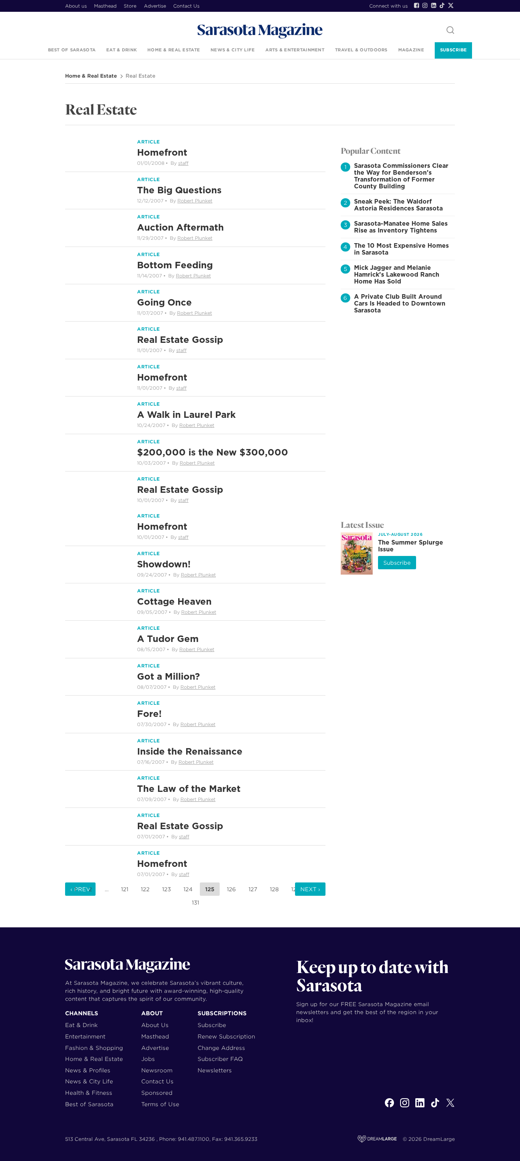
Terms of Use (160, 1104)
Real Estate (140, 76)
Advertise (155, 6)
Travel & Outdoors (361, 50)
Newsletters (215, 1070)
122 (145, 889)
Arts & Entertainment (294, 50)
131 (195, 903)
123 (166, 889)
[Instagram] (425, 5)
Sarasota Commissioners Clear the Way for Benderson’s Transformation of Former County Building (401, 176)
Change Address (221, 1048)
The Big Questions (179, 190)
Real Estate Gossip (180, 339)
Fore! (149, 713)
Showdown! (164, 564)
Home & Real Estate (173, 50)
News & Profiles (87, 1070)
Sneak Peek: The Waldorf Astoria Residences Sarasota (398, 205)
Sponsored (156, 1092)
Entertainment (85, 1036)
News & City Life (233, 50)
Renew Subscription (226, 1036)
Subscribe (453, 50)
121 (124, 889)
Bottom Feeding (175, 265)
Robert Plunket (194, 201)
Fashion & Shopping (94, 1048)
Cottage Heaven (174, 601)
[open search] (450, 30)
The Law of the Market (189, 788)
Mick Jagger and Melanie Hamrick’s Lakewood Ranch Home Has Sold (396, 274)
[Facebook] (416, 5)
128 (274, 889)
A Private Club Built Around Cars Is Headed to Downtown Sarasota (399, 303)
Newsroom (156, 1070)
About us (76, 6)
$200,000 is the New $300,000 (212, 452)
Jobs (148, 1059)
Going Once (164, 302)
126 (231, 889)
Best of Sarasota (72, 50)
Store (130, 6)
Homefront (162, 152)
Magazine (411, 50)
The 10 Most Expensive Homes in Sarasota (401, 249)
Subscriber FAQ (220, 1059)
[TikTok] (442, 5)
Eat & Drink (121, 50)
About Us (155, 1025)
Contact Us (186, 6)
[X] (450, 1107)
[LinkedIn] (433, 5)
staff (183, 163)
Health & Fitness (88, 1092)
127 (253, 889)
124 (188, 889)
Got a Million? (168, 676)
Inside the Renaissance (189, 751)
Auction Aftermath (180, 227)
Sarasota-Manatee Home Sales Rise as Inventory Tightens (401, 227)
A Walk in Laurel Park (186, 414)
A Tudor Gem (168, 638)
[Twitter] (451, 5)
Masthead (105, 6)
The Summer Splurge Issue (410, 546)
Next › (310, 889)
